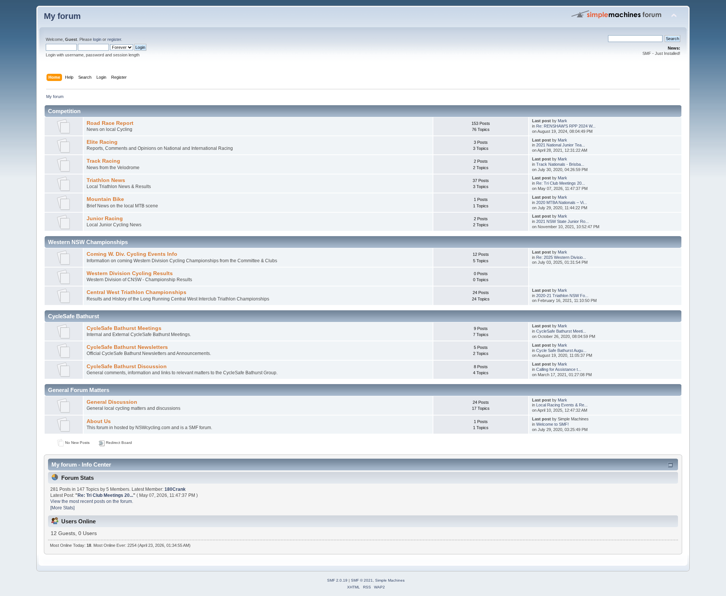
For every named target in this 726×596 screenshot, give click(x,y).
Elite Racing (102, 142)
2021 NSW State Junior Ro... (562, 221)
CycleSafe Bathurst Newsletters (127, 347)
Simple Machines (390, 580)
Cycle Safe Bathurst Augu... (561, 350)
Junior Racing (105, 218)
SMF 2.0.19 (337, 580)
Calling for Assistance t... (558, 369)
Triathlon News (106, 180)
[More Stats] (62, 507)
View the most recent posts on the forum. (91, 501)
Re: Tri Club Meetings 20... (560, 183)
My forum (62, 16)
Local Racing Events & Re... (562, 405)
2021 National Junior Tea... (560, 145)
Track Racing (103, 161)
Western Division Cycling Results (130, 273)
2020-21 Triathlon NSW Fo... (562, 295)
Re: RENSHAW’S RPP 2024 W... (566, 126)
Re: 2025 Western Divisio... (561, 257)
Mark (562, 120)
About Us (99, 421)
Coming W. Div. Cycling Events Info (132, 254)
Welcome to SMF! (552, 424)
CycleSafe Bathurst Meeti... (561, 331)
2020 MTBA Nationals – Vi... (561, 202)
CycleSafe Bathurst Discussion (127, 366)
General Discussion (112, 402)
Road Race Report (110, 123)
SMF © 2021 (362, 580)
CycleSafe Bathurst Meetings (124, 328)
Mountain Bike (105, 199)
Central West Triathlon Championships (136, 292)
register (114, 39)
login (97, 39)
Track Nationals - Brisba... (560, 164)
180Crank (175, 489)
